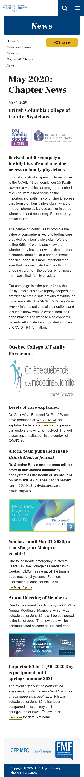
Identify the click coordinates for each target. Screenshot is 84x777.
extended (46, 572)
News (10, 53)
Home (10, 41)
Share (64, 42)
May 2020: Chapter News (20, 62)
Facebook (15, 717)
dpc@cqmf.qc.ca (20, 587)
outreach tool (46, 420)
